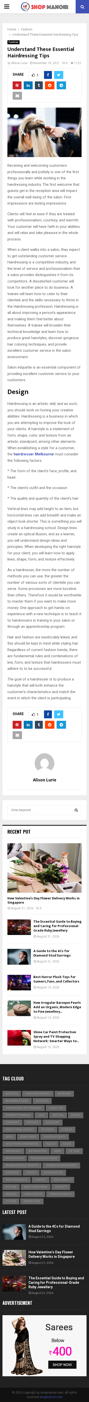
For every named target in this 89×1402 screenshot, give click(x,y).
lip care (74, 1151)
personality (62, 1179)
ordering (12, 1172)
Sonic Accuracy (60, 1194)
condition (56, 1108)
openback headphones (61, 1165)
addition (12, 1093)
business (42, 1100)
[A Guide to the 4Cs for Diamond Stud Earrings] (19, 956)
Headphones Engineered (22, 1144)
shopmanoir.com (51, 1397)
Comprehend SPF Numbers (24, 1108)
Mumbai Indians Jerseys (22, 1165)
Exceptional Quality (20, 1129)
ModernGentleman (44, 1158)
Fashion (13, 42)
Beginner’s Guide (17, 1100)
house (67, 1144)
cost (41, 1115)
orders (31, 1172)
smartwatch (33, 1194)
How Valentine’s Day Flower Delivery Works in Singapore (43, 900)
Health (50, 1144)
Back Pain (64, 1093)
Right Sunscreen (35, 1187)
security (61, 1187)
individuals (13, 1151)
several (11, 1194)
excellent (52, 1122)
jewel (57, 1151)
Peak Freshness (16, 1179)
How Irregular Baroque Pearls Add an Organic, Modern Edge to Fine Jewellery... (57, 1007)
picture (11, 1187)
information (37, 1151)
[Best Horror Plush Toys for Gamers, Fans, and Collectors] (19, 982)
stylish (11, 1201)
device (75, 1115)
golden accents (55, 1136)
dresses (32, 1122)
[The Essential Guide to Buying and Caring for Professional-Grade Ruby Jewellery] (19, 927)
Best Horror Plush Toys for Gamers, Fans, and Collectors (56, 979)
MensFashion (15, 1158)
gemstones (28, 1136)
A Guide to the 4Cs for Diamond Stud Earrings (52, 953)
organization (53, 1172)
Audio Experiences (37, 1093)
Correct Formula (18, 1115)
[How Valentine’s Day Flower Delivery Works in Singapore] (44, 868)
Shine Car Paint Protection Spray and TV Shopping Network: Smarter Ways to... (56, 1036)
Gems (9, 1136)
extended (47, 1129)
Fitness (67, 1129)
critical (58, 1115)
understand (31, 1201)
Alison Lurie (19, 63)
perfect (40, 1179)
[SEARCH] (76, 810)
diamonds (12, 1122)
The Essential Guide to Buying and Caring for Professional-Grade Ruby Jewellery (57, 926)
